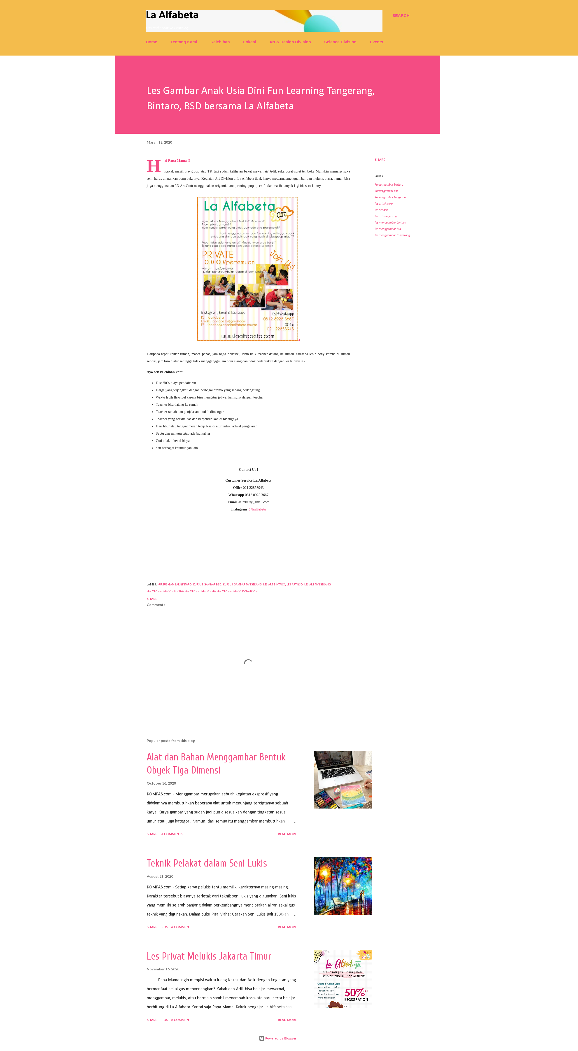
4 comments (172, 834)
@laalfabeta (257, 509)
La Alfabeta (172, 15)
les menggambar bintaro (390, 222)
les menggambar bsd (388, 229)
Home (151, 42)
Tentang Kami (183, 42)
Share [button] (380, 159)
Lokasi (249, 42)
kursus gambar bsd (386, 191)
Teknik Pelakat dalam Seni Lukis (207, 863)
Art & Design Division (290, 42)
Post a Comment (176, 927)
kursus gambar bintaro (389, 184)
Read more (287, 834)
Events (376, 42)
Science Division (340, 42)
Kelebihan (220, 42)
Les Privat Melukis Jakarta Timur (209, 956)
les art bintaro (384, 203)
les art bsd (381, 210)
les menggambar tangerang (392, 235)
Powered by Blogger (280, 1038)
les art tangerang (386, 216)
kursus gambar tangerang (391, 197)
